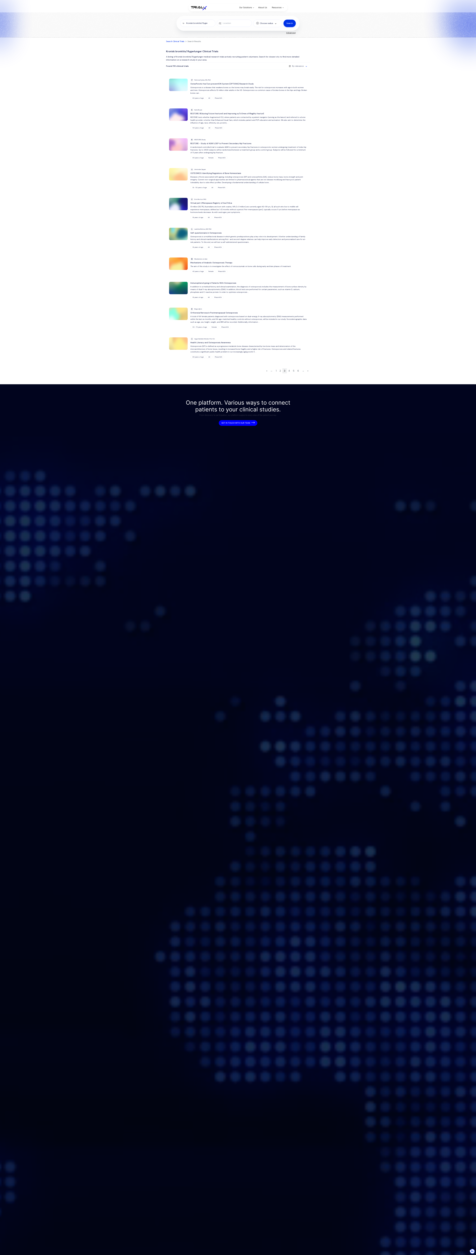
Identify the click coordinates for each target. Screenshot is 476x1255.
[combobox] (267, 23)
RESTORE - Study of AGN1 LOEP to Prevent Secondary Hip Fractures (220, 143)
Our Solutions (245, 7)
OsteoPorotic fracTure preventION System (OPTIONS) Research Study (222, 84)
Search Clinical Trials (175, 41)
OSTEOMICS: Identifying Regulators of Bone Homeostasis (215, 173)
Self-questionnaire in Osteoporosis (206, 233)
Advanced (291, 33)
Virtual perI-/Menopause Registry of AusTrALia (211, 203)
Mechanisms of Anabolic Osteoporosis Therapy (211, 262)
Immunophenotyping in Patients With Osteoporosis (213, 283)
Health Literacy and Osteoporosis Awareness (210, 342)
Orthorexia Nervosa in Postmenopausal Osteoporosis (214, 313)
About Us (262, 7)
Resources (277, 7)
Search (289, 23)
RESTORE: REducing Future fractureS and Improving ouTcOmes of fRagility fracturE (227, 113)
